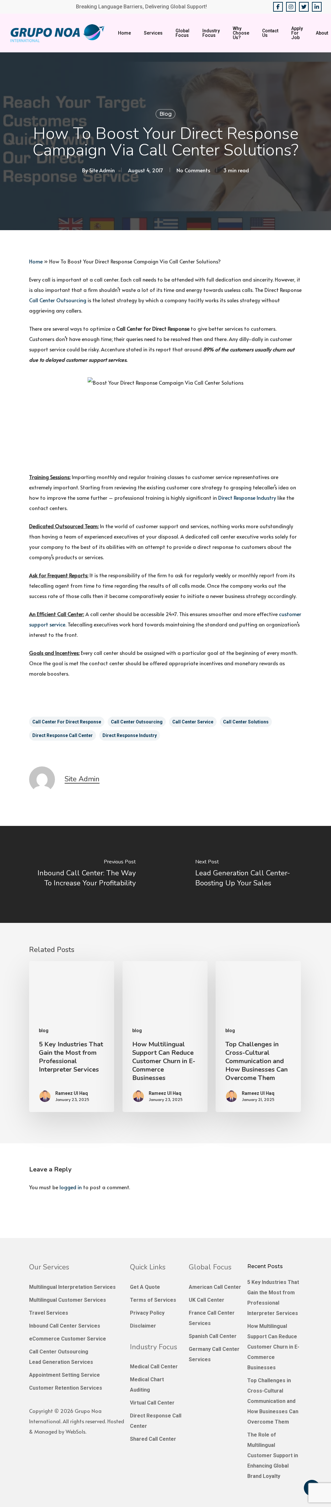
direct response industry (129, 735)
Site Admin (102, 170)
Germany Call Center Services (214, 1354)
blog (165, 114)
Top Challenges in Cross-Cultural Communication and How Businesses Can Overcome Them (272, 1401)
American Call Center (215, 1287)
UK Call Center (206, 1300)
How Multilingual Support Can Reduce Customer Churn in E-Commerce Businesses (273, 1347)
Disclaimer (143, 1326)
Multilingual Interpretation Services (72, 1287)
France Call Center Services (212, 1318)
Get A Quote (145, 1287)
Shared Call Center (153, 1439)
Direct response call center (62, 735)
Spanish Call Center (213, 1336)
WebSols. (76, 1431)
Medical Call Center (154, 1366)
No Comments (193, 170)
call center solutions (246, 721)
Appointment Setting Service (64, 1375)
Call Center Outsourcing (57, 300)
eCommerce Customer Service (67, 1339)
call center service (192, 721)
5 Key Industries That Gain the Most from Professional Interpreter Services (273, 1297)
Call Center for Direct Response (66, 721)
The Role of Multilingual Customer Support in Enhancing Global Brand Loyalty (272, 1455)
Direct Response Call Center (155, 1421)
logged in (70, 1187)
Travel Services (48, 1313)
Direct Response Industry (247, 497)
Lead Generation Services (61, 1362)
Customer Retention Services (65, 1388)
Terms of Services (153, 1300)
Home (36, 261)
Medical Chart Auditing (147, 1384)
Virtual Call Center (152, 1403)
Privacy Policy (147, 1313)
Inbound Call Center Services (64, 1326)
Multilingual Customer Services (67, 1300)
